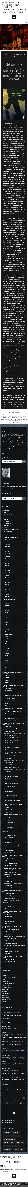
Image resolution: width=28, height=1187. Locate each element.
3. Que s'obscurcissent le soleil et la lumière (13, 801)
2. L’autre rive (8, 789)
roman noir (15, 1132)
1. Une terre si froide (9, 858)
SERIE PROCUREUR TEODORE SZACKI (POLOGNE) (11, 901)
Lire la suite (17, 488)
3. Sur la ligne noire (9, 693)
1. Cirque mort (8, 876)
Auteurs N (7, 570)
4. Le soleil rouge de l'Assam (11, 718)
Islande (6, 641)
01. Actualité (6, 510)
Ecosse (6, 627)
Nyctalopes (4, 991)
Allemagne (7, 600)
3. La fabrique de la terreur (11, 943)
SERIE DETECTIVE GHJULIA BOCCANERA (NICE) (14, 769)
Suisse (6, 667)
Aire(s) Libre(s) (5, 997)
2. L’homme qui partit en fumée (12, 728)
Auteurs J (7, 561)
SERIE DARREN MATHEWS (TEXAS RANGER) (14, 760)
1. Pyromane (8, 833)
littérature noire (7, 1149)
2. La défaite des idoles (10, 961)
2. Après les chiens (9, 773)
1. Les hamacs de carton (10, 698)
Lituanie (7, 648)
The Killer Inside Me (6, 987)
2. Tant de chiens (9, 850)
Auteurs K (7, 563)
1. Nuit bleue (8, 914)
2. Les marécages (9, 690)
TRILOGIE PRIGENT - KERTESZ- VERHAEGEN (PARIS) (13, 957)
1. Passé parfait (8, 885)
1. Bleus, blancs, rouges (10, 948)
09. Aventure (6, 525)
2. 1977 (7, 677)
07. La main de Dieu (9, 749)
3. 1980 (7, 680)
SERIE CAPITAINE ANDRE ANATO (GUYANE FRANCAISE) (12, 696)
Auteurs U (7, 587)
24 (7, 1103)
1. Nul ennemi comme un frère (12, 795)
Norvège (7, 650)
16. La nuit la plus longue (10, 817)
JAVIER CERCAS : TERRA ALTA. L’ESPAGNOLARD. (10, 1071)
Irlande (6, 639)
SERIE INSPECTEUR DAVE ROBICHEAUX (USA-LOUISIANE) (13, 815)
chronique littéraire (8, 1142)
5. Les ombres (21, 415)
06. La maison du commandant (12, 747)
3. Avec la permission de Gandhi (12, 716)
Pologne (25, 416)
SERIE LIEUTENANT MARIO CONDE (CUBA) (13, 883)
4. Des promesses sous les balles (12, 865)
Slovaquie (7, 662)
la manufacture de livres (9, 1139)
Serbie (6, 660)
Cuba (6, 624)
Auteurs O (7, 572)
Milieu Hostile (5, 989)
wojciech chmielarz (14, 420)
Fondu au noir (5, 981)
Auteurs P (7, 575)
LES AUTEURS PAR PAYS (17, 416)
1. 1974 (7, 675)
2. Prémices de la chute (10, 940)
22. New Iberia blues (9, 827)
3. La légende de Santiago (11, 852)
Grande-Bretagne (9, 634)
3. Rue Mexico (8, 919)
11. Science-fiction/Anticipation (11, 529)
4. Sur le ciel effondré (10, 705)
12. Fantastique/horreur (9, 531)
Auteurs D (7, 546)
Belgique (7, 610)
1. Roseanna (8, 726)
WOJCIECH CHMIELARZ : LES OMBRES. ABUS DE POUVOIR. (14, 75)
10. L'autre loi (8, 758)
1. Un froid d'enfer (9, 688)
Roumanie (7, 658)
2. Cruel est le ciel (9, 895)
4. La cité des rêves (9, 840)
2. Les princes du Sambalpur (11, 713)
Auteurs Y (7, 594)
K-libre (3, 979)
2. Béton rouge (8, 916)
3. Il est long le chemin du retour (12, 767)
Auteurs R (7, 580)
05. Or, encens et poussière (11, 745)
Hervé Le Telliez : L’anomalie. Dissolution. (13, 1063)
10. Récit (6, 527)
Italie (6, 643)
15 (24, 1097)
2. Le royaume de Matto (10, 872)
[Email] (14, 17)
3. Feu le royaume (9, 881)
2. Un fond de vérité (9, 906)
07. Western (6, 521)
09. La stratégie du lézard (11, 755)
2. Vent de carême (9, 887)
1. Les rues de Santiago (10, 848)
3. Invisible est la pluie (10, 898)
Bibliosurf (4, 1001)
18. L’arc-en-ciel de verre (10, 822)
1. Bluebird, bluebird (9, 762)
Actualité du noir (6, 999)
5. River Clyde (8, 923)
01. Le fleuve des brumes (11, 735)
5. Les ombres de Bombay (11, 720)
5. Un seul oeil (8, 781)
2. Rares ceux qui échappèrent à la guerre (14, 798)
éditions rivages (15, 1135)
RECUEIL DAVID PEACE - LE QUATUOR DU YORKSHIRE (12, 673)
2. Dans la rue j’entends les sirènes (13, 860)
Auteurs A (7, 539)
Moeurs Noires (5, 995)
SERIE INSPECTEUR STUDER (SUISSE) (12, 868)
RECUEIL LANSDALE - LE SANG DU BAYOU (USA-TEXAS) (12, 686)
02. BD (5, 512)
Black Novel (5, 975)
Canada (6, 615)
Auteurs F (7, 551)
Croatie (6, 622)
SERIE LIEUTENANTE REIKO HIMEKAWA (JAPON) (12, 891)
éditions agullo (22, 419)
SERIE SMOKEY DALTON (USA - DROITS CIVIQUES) (12, 927)
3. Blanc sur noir (8, 934)
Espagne (7, 629)
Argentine (7, 603)
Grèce (6, 636)
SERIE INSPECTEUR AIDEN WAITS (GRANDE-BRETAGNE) (13, 805)
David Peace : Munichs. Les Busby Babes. (13, 1057)
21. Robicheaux (8, 825)
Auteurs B (7, 542)
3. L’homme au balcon (10, 731)
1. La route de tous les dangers (12, 929)
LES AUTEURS (8, 416)
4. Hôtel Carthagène (9, 921)
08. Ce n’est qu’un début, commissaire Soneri (13, 753)
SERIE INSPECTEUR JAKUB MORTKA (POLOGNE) (14, 417)
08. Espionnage (7, 523)
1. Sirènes (7, 807)
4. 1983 (7, 682)
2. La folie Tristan (9, 878)
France (6, 631)
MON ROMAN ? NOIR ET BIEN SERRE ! (11, 5)
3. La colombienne (9, 837)
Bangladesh (7, 608)
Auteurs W (7, 591)
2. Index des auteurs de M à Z (12, 537)
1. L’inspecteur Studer (10, 869)
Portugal (7, 655)
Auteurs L (7, 565)
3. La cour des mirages (10, 964)
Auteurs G (7, 553)
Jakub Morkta (7, 189)
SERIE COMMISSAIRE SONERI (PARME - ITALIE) (14, 733)
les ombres (15, 419)
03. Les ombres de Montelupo (12, 740)
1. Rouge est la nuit (9, 893)
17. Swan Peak (8, 820)
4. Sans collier (8, 778)
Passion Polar (5, 993)
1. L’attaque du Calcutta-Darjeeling (13, 711)
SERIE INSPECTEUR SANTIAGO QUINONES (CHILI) (12, 845)
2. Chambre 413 (8, 809)
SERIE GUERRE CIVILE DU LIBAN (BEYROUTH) (14, 794)
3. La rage (7, 908)
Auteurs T (7, 584)
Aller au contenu (5, 1)
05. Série (6, 518)
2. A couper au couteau (10, 931)
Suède (6, 665)
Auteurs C (7, 544)
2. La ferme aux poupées (10, 835)
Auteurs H (7, 556)
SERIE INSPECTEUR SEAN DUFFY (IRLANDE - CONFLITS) (13, 856)
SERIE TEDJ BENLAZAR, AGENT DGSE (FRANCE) (14, 936)
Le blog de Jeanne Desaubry (8, 977)
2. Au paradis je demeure (10, 764)
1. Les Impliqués (8, 903)
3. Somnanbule (8, 812)
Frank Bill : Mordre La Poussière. (10, 1028)
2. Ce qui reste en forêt (10, 701)
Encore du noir (5, 985)
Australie (7, 605)
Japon (6, 646)
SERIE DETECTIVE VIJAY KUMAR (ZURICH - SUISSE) (12, 784)
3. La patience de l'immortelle (11, 776)
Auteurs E (7, 549)
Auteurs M (7, 568)
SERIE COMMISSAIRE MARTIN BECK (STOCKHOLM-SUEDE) (13, 724)
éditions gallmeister (19, 1149)
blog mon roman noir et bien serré (11, 1145)
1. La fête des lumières (10, 786)
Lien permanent (15, 412)
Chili (6, 617)
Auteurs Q (7, 577)
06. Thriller (6, 519)
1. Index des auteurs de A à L (11, 534)
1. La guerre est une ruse (10, 938)
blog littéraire (7, 1132)
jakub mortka (8, 419)
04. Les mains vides (9, 742)
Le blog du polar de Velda (8, 983)
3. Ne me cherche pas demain (11, 863)
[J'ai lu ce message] (26, 1183)
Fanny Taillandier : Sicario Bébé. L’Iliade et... (13, 1077)
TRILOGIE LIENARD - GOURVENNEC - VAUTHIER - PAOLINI (13, 946)
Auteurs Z (7, 596)
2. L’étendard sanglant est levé (12, 951)
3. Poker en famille (9, 791)
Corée (6, 620)
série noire (6, 1135)
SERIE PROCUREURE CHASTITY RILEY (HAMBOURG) (11, 912)
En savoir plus (20, 1185)
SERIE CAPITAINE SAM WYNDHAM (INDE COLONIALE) (12, 709)
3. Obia (6, 703)
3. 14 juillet (7, 953)
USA (6, 669)
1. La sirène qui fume (9, 959)
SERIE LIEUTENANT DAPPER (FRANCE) (12, 874)
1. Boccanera (8, 771)
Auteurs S (7, 582)
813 (3, 973)
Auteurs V (7, 589)
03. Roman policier (12, 415)
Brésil (6, 612)
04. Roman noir (7, 516)
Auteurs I (7, 558)
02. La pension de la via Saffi (11, 737)
